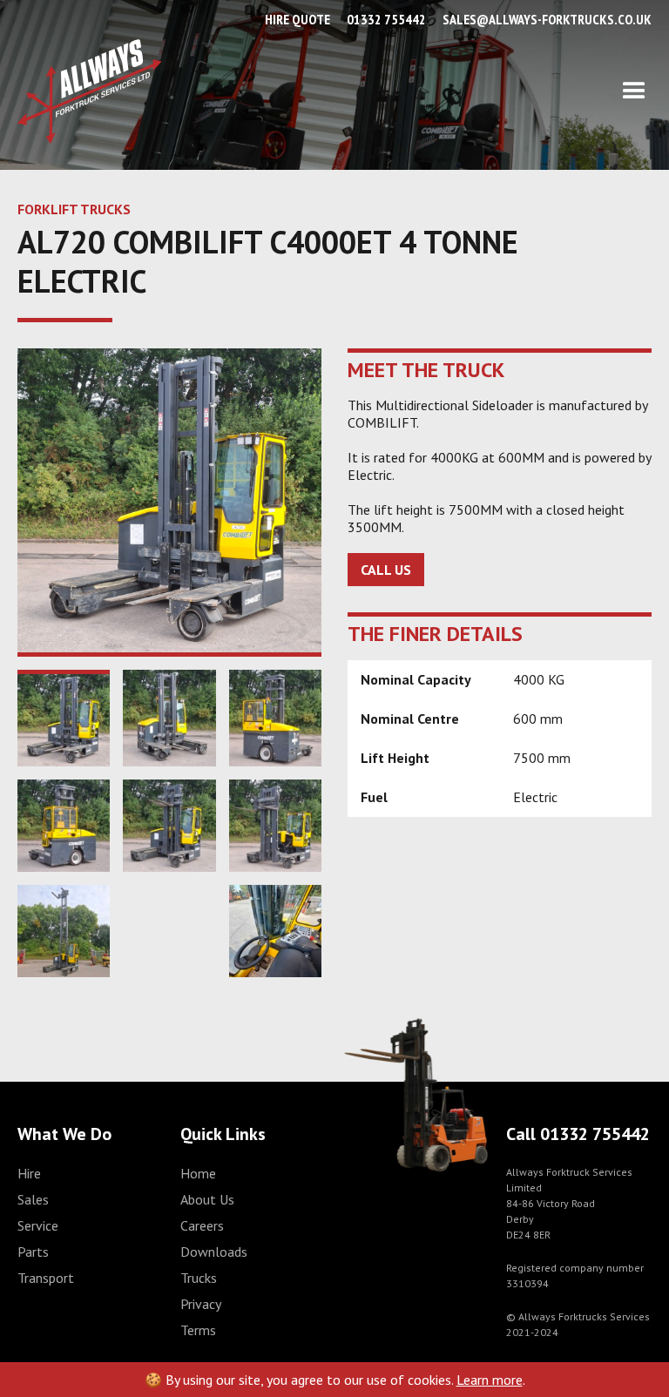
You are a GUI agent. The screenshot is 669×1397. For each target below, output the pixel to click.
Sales (33, 1199)
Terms (198, 1330)
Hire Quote (297, 19)
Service (37, 1225)
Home (198, 1173)
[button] (407, 91)
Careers (202, 1225)
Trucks (198, 1277)
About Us (207, 1199)
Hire (29, 1173)
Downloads (213, 1251)
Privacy (200, 1304)
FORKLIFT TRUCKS (74, 209)
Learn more (489, 1379)
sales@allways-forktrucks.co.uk (547, 19)
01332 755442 (386, 19)
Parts (33, 1251)
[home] (89, 91)
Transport (45, 1277)
